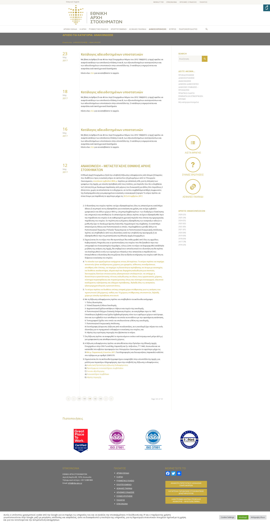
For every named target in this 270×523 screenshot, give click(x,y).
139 (79, 399)
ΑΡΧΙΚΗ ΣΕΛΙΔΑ (123, 473)
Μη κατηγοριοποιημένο (188, 102)
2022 (180, 226)
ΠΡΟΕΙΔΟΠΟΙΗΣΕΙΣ (186, 75)
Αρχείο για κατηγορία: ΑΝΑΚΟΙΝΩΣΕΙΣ (88, 35)
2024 (180, 220)
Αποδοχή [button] (243, 517)
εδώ (92, 73)
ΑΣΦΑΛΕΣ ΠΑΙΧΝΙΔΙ (124, 488)
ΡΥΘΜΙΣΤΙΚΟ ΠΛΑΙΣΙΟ (125, 480)
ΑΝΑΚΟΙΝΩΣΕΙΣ (184, 81)
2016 (180, 244)
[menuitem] (158, 2)
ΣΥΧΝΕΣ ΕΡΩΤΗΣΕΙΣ (124, 496)
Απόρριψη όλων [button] (258, 517)
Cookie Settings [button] (227, 517)
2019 (180, 235)
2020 (180, 232)
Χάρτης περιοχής (94, 377)
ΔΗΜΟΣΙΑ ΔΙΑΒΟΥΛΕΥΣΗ (188, 84)
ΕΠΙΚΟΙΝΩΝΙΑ (171, 2)
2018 (180, 238)
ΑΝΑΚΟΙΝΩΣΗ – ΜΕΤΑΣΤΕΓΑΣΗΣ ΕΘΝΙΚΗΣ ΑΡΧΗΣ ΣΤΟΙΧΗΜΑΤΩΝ (116, 168)
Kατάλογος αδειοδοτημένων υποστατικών (112, 54)
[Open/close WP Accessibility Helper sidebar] (266, 7)
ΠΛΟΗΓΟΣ (203, 2)
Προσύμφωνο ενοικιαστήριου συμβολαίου (105, 368)
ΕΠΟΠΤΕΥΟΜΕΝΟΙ (124, 484)
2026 (180, 214)
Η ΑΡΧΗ (120, 477)
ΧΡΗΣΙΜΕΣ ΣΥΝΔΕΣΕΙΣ (188, 2)
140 (84, 399)
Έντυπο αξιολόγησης (95, 371)
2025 (180, 217)
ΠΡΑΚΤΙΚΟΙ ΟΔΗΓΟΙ (186, 93)
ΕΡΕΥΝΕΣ (182, 99)
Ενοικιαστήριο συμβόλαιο (98, 374)
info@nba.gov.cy (75, 483)
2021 (180, 229)
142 (95, 399)
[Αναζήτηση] (205, 29)
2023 (180, 223)
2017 (180, 241)
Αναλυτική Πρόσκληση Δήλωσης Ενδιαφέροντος (107, 365)
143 (100, 399)
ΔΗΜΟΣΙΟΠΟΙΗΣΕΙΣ (186, 78)
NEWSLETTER (158, 2)
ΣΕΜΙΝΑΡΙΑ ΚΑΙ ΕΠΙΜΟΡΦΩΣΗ (190, 96)
